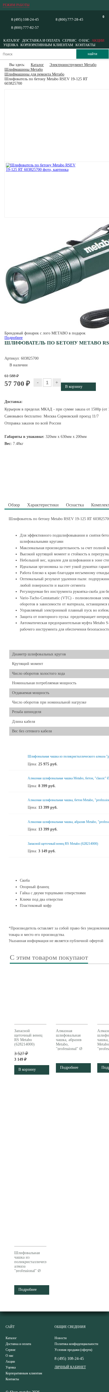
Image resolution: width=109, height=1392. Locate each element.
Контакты (85, 45)
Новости (60, 1338)
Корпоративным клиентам (46, 45)
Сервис (69, 40)
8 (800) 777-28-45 (69, 19)
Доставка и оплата (41, 40)
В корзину (27, 1069)
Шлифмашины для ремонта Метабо (34, 74)
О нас (84, 40)
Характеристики (43, 504)
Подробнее (13, 338)
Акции (98, 40)
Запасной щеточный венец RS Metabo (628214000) (63, 844)
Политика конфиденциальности (76, 1344)
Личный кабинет (70, 1367)
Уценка (10, 45)
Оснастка (75, 504)
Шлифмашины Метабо (23, 69)
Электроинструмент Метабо (72, 65)
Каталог (11, 40)
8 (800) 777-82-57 (25, 27)
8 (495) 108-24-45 (25, 19)
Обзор (14, 504)
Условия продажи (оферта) (73, 1350)
